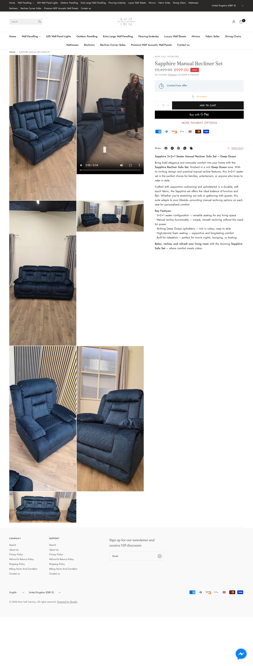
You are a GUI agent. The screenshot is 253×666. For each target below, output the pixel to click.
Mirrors (152, 2)
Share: (158, 148)
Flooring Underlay (117, 2)
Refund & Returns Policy (21, 559)
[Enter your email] (159, 556)
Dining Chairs (179, 2)
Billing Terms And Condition (23, 569)
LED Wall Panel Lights (47, 2)
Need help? (237, 148)
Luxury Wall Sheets (137, 2)
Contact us (86, 8)
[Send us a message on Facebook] (241, 654)
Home (12, 2)
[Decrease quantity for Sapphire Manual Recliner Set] (158, 105)
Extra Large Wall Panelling (93, 2)
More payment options (199, 123)
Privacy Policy (16, 554)
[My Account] (234, 22)
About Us (14, 550)
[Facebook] (166, 148)
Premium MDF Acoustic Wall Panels (61, 8)
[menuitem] (12, 3)
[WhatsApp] (185, 148)
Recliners (13, 8)
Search (12, 545)
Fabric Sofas (164, 2)
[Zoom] (68, 62)
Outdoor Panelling (69, 2)
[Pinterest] (179, 148)
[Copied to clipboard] (192, 148)
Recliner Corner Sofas (31, 8)
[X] (173, 148)
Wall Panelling (24, 2)
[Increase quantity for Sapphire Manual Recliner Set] (168, 105)
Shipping (172, 74)
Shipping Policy (17, 564)
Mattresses (193, 2)
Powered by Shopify (67, 602)
